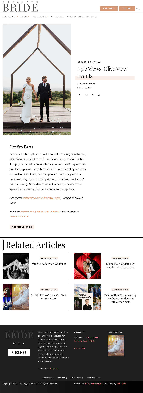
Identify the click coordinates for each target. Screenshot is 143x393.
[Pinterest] (93, 95)
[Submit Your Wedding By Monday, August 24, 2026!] (87, 266)
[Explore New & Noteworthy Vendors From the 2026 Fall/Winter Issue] (87, 297)
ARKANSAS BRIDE (19, 216)
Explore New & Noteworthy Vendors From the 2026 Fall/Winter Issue (120, 299)
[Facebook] (80, 95)
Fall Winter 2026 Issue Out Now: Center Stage (49, 297)
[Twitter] (86, 95)
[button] (137, 8)
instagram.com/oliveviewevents (41, 197)
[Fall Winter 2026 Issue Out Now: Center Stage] (16, 297)
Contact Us (79, 348)
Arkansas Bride (87, 62)
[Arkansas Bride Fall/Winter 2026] (116, 345)
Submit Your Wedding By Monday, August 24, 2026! (120, 265)
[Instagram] (14, 343)
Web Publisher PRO (93, 383)
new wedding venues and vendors (40, 211)
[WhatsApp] (99, 95)
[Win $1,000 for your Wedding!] (16, 266)
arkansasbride (89, 83)
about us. (54, 368)
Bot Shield (121, 383)
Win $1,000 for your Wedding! (49, 263)
